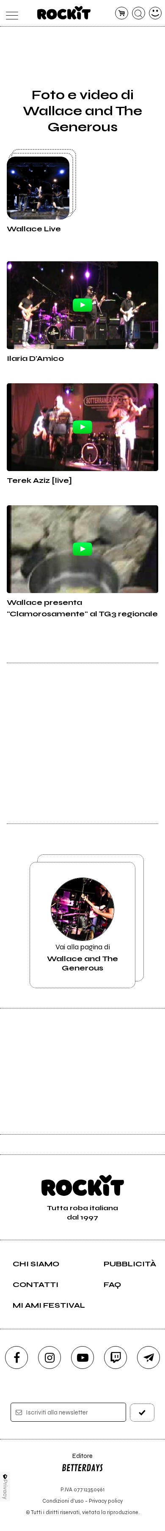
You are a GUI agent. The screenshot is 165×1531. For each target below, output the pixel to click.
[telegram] (148, 1357)
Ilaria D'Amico (35, 358)
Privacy (5, 1489)
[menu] (9, 13)
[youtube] (82, 1357)
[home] (64, 12)
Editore (77, 1459)
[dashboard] (155, 13)
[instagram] (49, 1357)
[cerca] (138, 13)
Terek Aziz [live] (39, 480)
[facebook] (16, 1357)
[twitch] (115, 1357)
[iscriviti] (142, 1413)
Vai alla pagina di (82, 957)
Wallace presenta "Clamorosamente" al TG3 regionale (82, 608)
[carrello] (121, 13)
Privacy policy (106, 1501)
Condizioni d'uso (63, 1501)
